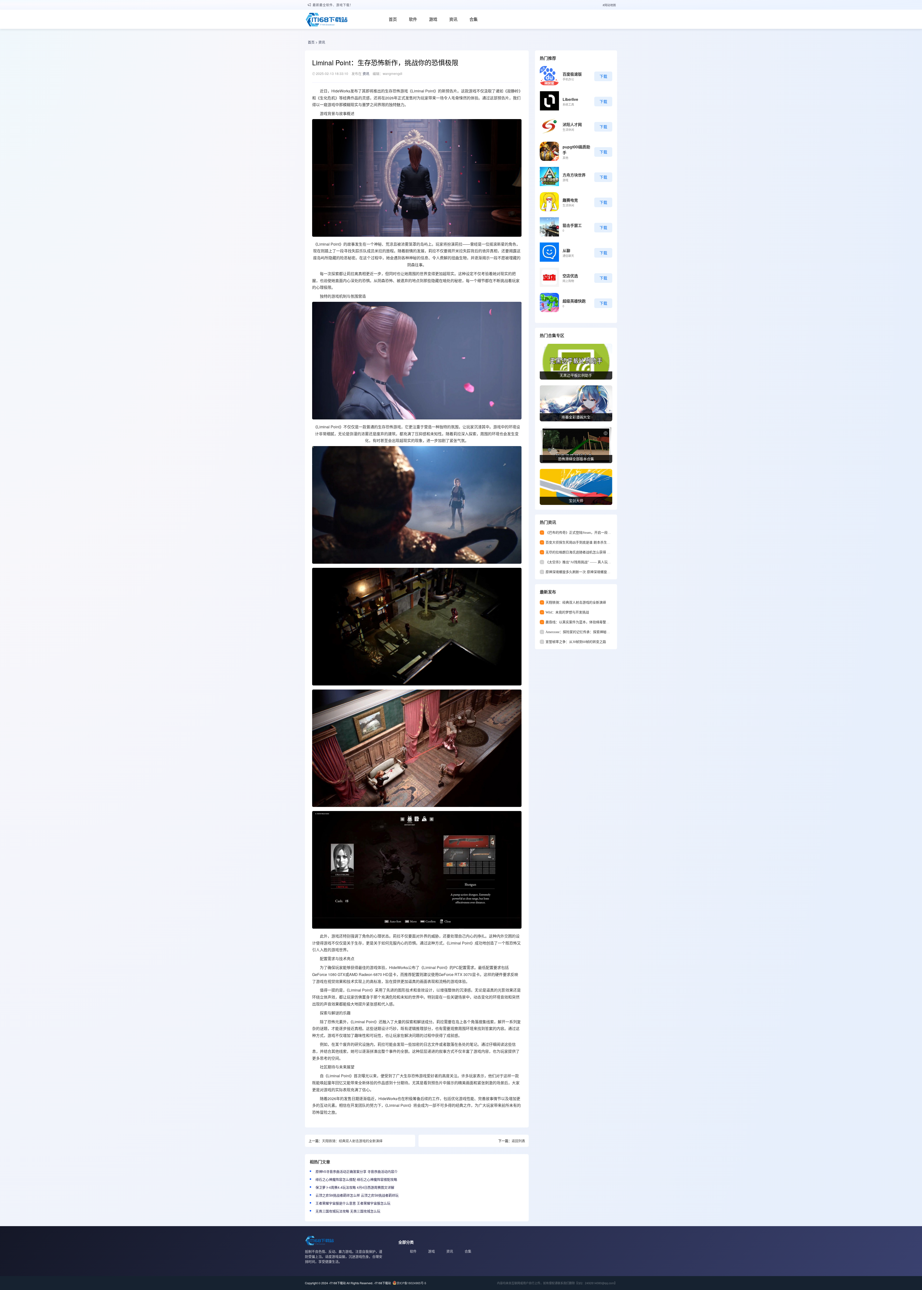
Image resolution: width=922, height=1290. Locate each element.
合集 (473, 19)
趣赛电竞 (570, 200)
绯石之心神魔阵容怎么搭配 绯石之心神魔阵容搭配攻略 (356, 1179)
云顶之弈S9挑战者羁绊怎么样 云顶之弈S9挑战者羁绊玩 (357, 1195)
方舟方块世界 (574, 175)
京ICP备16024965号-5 (411, 1283)
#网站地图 (609, 5)
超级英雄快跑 (574, 301)
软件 (413, 19)
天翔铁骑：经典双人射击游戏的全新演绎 (352, 1140)
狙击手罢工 (572, 225)
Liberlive (570, 99)
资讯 (453, 19)
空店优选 (570, 276)
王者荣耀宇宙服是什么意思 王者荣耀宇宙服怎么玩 (352, 1203)
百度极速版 (572, 74)
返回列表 (518, 1140)
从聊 (566, 250)
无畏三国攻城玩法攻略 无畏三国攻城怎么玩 (347, 1211)
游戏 (433, 19)
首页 (393, 19)
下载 (603, 76)
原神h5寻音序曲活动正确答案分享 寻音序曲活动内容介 (356, 1171)
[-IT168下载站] (326, 20)
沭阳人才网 (572, 124)
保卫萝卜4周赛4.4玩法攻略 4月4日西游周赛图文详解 (354, 1187)
